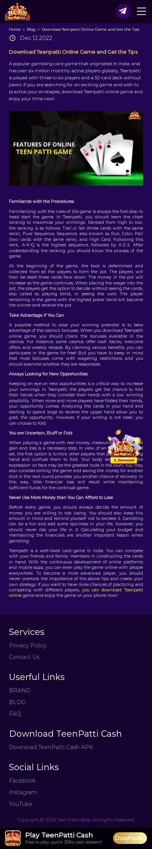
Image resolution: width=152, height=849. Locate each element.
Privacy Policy (28, 645)
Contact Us (24, 657)
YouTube (21, 803)
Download (130, 838)
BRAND (20, 690)
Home (15, 29)
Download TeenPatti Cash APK (51, 747)
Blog (32, 29)
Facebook (22, 780)
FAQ (15, 713)
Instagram (23, 792)
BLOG (17, 702)
